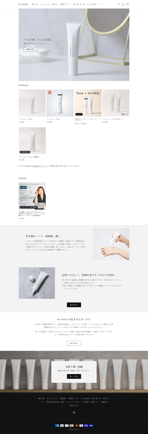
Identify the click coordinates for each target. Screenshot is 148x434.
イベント (42, 402)
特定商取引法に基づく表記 (55, 402)
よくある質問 (85, 398)
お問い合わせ (74, 405)
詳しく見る (74, 376)
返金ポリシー (95, 402)
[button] (118, 4)
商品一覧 (41, 398)
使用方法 (63, 398)
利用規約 (86, 402)
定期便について (73, 398)
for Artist (76, 429)
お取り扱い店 (95, 398)
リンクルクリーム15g (53, 119)
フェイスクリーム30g (25, 119)
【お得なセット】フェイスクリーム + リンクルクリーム (87, 120)
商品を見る (31, 49)
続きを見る (74, 343)
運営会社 (105, 402)
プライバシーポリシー (73, 402)
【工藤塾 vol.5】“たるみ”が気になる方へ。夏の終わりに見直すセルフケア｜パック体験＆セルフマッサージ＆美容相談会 (32, 213)
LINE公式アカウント (39, 166)
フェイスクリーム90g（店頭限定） (29, 157)
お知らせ (105, 398)
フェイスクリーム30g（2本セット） (113, 119)
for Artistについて (52, 398)
